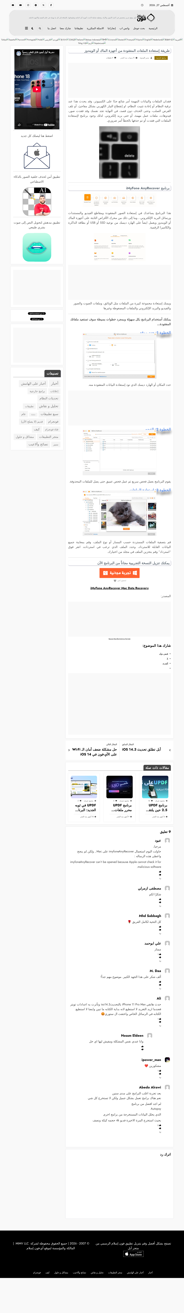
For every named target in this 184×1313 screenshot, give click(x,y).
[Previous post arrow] (170, 750)
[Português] (32, 39)
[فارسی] (49, 39)
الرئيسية (153, 28)
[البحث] (40, 28)
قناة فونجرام (51, 429)
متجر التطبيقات (48, 437)
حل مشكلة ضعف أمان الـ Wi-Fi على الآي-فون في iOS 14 (94, 752)
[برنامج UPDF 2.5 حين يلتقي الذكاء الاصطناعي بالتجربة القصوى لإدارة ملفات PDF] (155, 787)
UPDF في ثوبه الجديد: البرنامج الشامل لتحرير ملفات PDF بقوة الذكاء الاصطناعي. (85, 808)
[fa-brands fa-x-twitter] (43, 5)
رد (160, 878)
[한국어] (65, 39)
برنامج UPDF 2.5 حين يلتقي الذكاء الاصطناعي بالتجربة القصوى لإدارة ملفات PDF (156, 808)
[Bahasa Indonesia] (94, 39)
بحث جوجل (139, 28)
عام (23, 414)
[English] (149, 39)
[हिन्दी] (105, 39)
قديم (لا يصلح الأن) (32, 422)
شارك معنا (65, 28)
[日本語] (73, 39)
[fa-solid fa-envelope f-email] (12, 5)
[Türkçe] (5, 39)
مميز (55, 444)
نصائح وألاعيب (38, 444)
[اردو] (91, 43)
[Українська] (100, 43)
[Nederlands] (159, 39)
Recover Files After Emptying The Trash (119, 639)
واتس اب (124, 28)
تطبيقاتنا (79, 28)
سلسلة (33, 415)
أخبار (54, 383)
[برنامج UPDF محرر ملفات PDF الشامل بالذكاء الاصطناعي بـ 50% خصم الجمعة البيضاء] (119, 787)
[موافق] (160, 871)
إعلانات (54, 391)
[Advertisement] (119, 80)
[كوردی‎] (57, 39)
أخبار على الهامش (33, 383)
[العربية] (179, 39)
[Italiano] (81, 39)
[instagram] (28, 5)
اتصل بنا (52, 28)
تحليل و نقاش (48, 406)
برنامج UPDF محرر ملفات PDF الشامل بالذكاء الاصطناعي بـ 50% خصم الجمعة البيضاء (122, 808)
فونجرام (53, 421)
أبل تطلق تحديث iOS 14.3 (141, 749)
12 (149, 800)
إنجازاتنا (112, 28)
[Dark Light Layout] (32, 28)
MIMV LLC (22, 1243)
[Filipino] (140, 39)
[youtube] (20, 5)
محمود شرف (160, 800)
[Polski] (41, 39)
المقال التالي (111, 744)
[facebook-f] (51, 5)
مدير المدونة (144, 58)
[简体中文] (170, 39)
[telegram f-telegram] (35, 5)
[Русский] (22, 39)
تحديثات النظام (49, 398)
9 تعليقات (109, 58)
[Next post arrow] (69, 750)
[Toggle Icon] (27, 28)
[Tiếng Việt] (83, 43)
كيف (37, 429)
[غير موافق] (160, 875)
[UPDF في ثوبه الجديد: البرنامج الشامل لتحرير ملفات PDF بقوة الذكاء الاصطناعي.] (84, 787)
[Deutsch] (122, 39)
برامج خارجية (161, 58)
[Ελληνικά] (113, 39)
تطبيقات (29, 406)
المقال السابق (128, 744)
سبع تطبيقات (49, 414)
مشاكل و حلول (25, 437)
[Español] (13, 39)
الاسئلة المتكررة (95, 28)
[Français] (131, 39)
